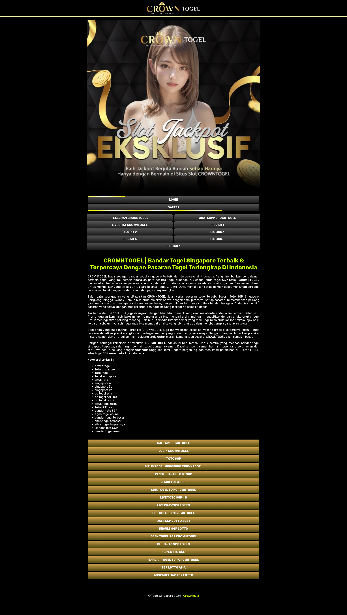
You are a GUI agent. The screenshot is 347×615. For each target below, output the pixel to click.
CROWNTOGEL (249, 280)
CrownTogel (191, 595)
